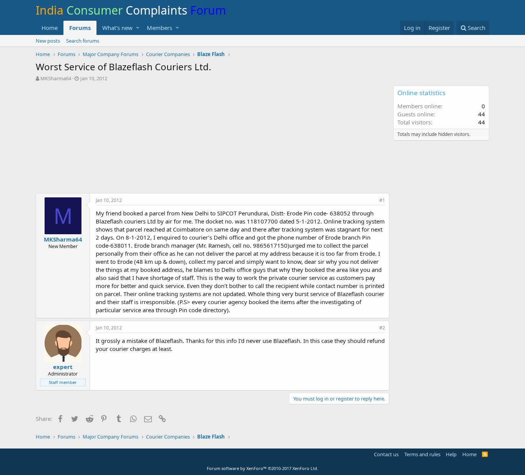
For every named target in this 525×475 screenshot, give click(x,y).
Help (451, 454)
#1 (382, 200)
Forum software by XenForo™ (262, 468)
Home (50, 27)
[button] (137, 28)
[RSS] (484, 454)
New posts (48, 40)
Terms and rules (422, 454)
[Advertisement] (212, 139)
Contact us (386, 454)
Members (159, 27)
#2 (382, 327)
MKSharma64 (55, 78)
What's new (117, 27)
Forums (80, 27)
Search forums (82, 40)
